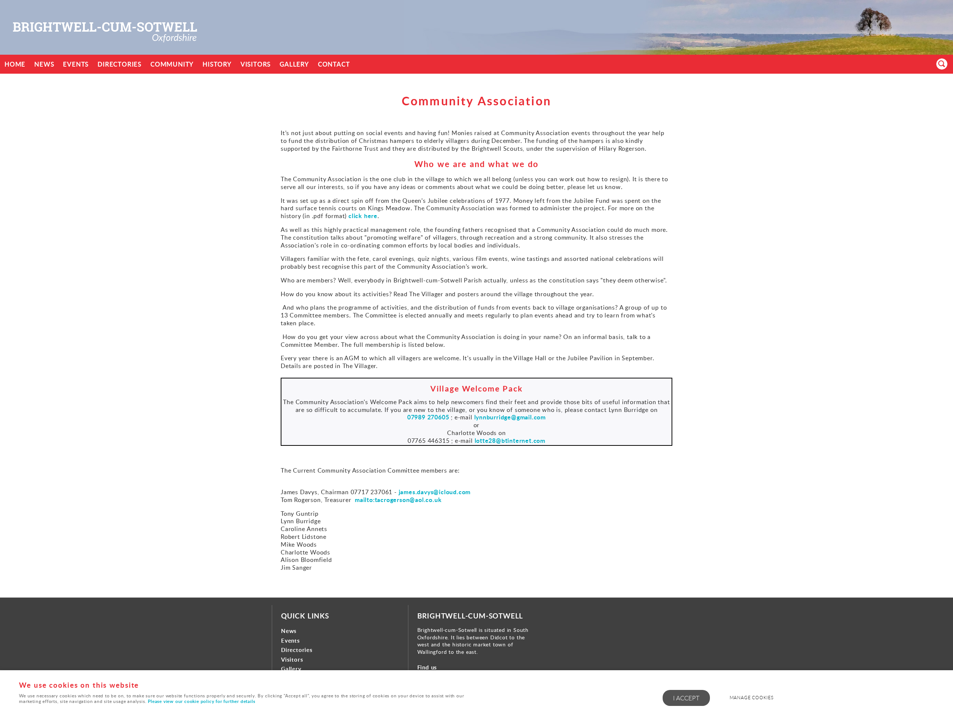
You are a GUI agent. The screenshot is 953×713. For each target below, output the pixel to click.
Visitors (255, 64)
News (44, 64)
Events (76, 64)
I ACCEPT (686, 698)
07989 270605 (428, 417)
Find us (427, 667)
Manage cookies (752, 697)
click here (362, 215)
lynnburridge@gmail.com (510, 417)
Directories (119, 64)
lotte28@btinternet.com (510, 440)
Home (14, 64)
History (217, 64)
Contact (334, 64)
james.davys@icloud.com (435, 491)
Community (172, 64)
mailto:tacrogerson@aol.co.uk (398, 499)
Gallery (294, 64)
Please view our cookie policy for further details (201, 701)
